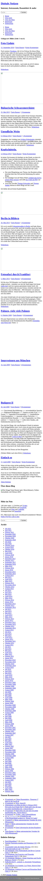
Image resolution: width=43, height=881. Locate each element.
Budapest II (7, 402)
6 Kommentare (28, 315)
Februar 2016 (9, 568)
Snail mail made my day (13, 849)
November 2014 (10, 585)
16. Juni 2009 (5, 365)
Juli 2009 (8, 692)
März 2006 (8, 767)
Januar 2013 (9, 620)
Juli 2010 (8, 669)
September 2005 (10, 778)
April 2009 (8, 697)
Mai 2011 (8, 651)
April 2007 (8, 742)
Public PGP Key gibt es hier (10, 517)
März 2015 (8, 581)
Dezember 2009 (10, 682)
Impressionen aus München (15, 360)
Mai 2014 (8, 594)
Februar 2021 (9, 532)
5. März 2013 (5, 279)
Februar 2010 (9, 679)
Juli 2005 (8, 782)
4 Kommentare (26, 279)
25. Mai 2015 (5, 112)
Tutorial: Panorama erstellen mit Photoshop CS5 (21, 843)
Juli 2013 (8, 609)
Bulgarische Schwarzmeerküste (18, 107)
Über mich (8, 18)
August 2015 (9, 575)
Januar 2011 (9, 658)
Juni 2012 (8, 634)
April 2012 (8, 637)
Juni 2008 (8, 716)
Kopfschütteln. (9, 149)
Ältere (6, 482)
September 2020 (10, 540)
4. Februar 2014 (6, 154)
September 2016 (10, 564)
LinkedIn (21, 509)
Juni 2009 (8, 694)
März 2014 (8, 598)
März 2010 (8, 677)
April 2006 (8, 765)
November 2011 (10, 641)
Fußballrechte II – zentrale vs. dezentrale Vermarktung (23, 862)
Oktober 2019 (9, 545)
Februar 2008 (9, 724)
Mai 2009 (8, 696)
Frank (7, 824)
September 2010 (10, 666)
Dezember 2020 (10, 534)
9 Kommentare (26, 407)
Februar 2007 (9, 746)
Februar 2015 (9, 583)
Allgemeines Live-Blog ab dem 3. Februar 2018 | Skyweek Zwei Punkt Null (21, 806)
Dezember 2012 (10, 622)
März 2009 (8, 699)
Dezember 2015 (10, 572)
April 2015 (8, 579)
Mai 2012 (8, 636)
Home (7, 16)
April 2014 (8, 596)
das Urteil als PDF (32, 180)
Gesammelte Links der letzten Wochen (17, 847)
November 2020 (10, 536)
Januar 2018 (9, 557)
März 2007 (8, 744)
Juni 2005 (8, 784)
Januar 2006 (9, 771)
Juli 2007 (8, 737)
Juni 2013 (8, 611)
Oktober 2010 (9, 664)
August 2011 (9, 645)
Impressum (8, 22)
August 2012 (9, 630)
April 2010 (8, 675)
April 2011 (8, 652)
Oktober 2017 (9, 560)
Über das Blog (10, 20)
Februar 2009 (9, 701)
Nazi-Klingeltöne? (11, 841)
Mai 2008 (8, 718)
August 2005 (9, 780)
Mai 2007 (8, 741)
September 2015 (10, 574)
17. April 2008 (5, 462)
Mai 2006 (8, 763)
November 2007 (10, 729)
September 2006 (10, 756)
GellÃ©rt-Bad (17, 436)
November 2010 (10, 662)
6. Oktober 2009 (6, 315)
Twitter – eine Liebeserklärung (26, 814)
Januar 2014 (9, 602)
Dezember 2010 (10, 660)
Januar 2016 (9, 570)
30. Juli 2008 (5, 407)
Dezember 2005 (10, 773)
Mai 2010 (8, 673)
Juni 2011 (8, 649)
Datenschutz (9, 23)
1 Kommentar (25, 112)
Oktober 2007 (9, 731)
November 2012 (10, 624)
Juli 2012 (8, 632)
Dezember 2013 (10, 604)
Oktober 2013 (9, 605)
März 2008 (8, 722)
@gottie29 (8, 820)
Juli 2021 (8, 529)
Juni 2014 (8, 592)
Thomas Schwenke (23, 183)
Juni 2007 (8, 739)
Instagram (18, 511)
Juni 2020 (8, 544)
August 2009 (9, 690)
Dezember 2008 (10, 705)
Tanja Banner (19, 47)
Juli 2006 (8, 759)
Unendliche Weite (10, 131)
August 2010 (9, 667)
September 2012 (10, 628)
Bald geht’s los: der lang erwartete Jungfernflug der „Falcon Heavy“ (23, 808)
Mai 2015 (8, 577)
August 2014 (9, 589)
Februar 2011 (9, 656)
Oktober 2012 (9, 626)
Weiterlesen (4, 69)
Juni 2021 (8, 530)
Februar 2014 (9, 600)
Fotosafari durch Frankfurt (15, 274)
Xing (13, 509)
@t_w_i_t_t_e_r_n (11, 816)
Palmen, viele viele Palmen (15, 311)
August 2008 (9, 712)
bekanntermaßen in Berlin (21, 226)
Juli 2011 (8, 647)
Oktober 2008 (9, 709)
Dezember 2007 (10, 727)
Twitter (24, 505)
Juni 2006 (8, 761)
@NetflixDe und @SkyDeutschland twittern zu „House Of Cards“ (21, 817)
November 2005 (10, 774)
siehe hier (4, 286)
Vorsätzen (13, 51)
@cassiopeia (9, 799)
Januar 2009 (9, 703)
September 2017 (10, 562)
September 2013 (10, 607)
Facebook (23, 507)
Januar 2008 (9, 726)
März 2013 (8, 617)
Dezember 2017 (10, 559)
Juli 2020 (8, 542)
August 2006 (9, 757)
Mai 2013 (8, 613)
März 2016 (8, 566)
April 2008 (8, 720)
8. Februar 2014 (6, 136)
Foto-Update (7, 43)
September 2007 (10, 733)
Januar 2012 (9, 639)
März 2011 (8, 654)
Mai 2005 (8, 786)
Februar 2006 (9, 769)
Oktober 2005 (9, 776)
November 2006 (10, 752)
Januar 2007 (9, 748)
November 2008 (10, 707)
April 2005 (8, 788)
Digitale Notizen (9, 3)
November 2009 (10, 684)
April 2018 (8, 553)
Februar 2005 (9, 791)
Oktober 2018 (9, 549)
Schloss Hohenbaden (28, 139)
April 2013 (8, 615)
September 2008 (10, 711)
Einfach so (6, 457)
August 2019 (9, 547)
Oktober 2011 (9, 643)
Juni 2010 (8, 671)
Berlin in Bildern (10, 218)
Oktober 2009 (9, 686)
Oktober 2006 (9, 754)
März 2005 (8, 789)
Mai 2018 (8, 551)
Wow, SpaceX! (21, 803)
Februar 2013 (9, 619)
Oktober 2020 (9, 538)
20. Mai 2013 (5, 223)
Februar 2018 (9, 555)
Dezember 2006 (10, 750)
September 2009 (10, 688)
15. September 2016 (7, 47)
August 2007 (9, 735)
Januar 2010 (9, 681)
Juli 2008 (8, 714)
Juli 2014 (8, 590)
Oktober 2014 (9, 587)
